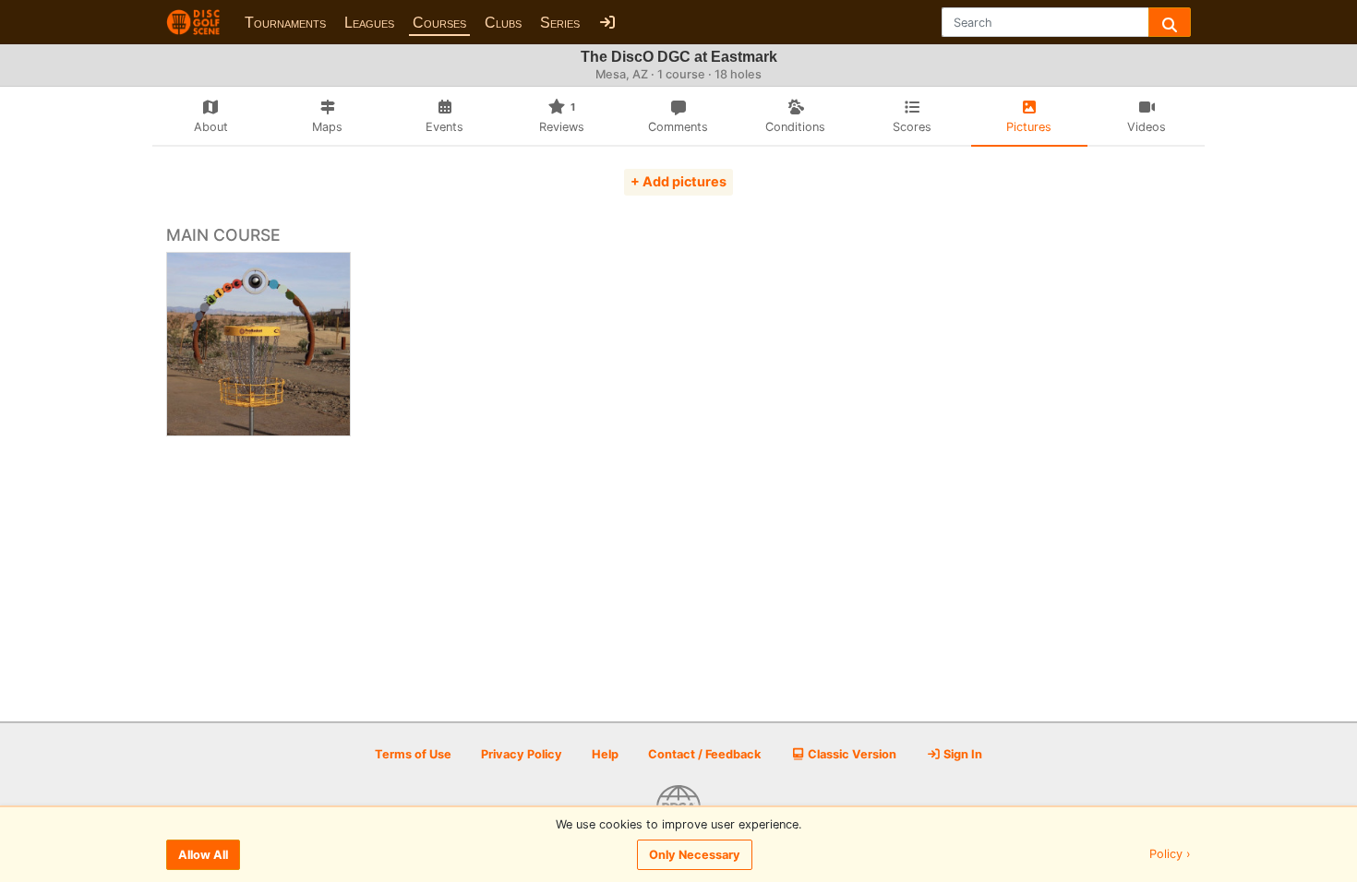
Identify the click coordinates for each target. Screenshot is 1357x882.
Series (560, 22)
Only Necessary (694, 855)
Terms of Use (413, 754)
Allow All (203, 855)
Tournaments (285, 22)
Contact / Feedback (704, 754)
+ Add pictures (678, 181)
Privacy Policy (521, 754)
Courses (439, 22)
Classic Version (850, 754)
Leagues (369, 22)
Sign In (961, 754)
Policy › (1170, 855)
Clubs (503, 22)
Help (605, 754)
